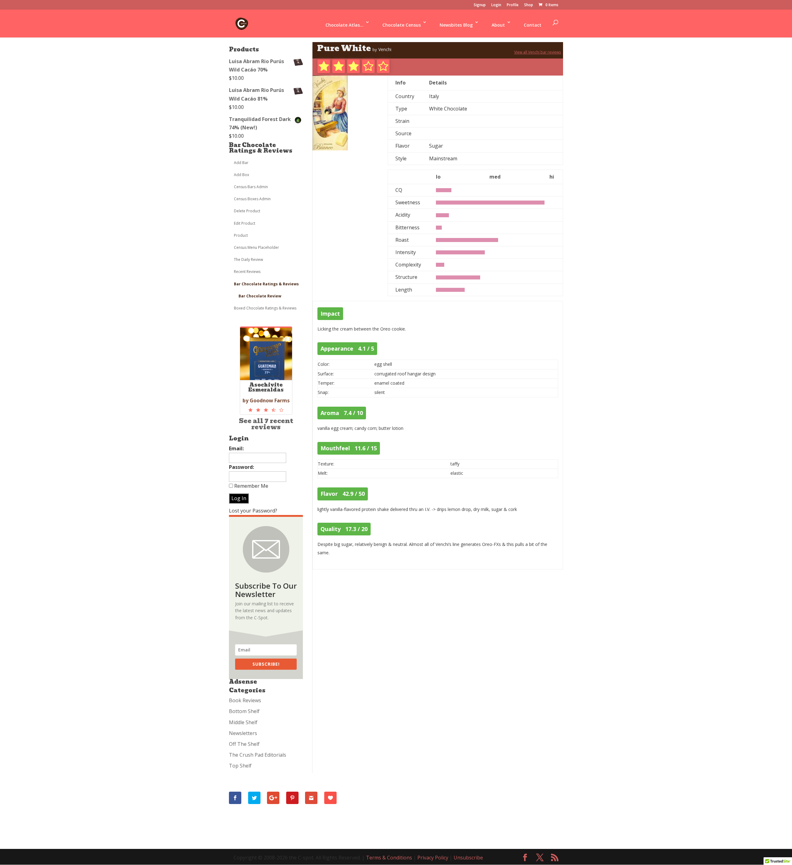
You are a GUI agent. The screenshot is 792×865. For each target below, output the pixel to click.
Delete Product (247, 211)
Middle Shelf (243, 722)
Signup (480, 5)
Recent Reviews (247, 271)
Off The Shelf (244, 744)
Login (496, 5)
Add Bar (241, 162)
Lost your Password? (253, 510)
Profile (513, 5)
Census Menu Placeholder (256, 247)
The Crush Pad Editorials (257, 754)
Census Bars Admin (251, 186)
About (498, 25)
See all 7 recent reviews (266, 424)
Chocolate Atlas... (344, 25)
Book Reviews (245, 700)
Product (241, 235)
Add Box (241, 174)
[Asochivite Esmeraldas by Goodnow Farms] (266, 410)
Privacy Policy (432, 857)
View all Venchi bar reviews (537, 52)
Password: (241, 467)
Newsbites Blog (456, 25)
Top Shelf (240, 765)
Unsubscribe (468, 857)
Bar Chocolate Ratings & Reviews (260, 148)
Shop (528, 5)
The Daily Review (248, 259)
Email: (236, 448)
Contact (532, 25)
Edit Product (244, 223)
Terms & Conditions (389, 857)
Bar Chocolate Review (260, 296)
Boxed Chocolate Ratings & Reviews (265, 308)
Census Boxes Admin (252, 198)
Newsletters (243, 733)
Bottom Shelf (244, 711)
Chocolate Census (401, 25)
